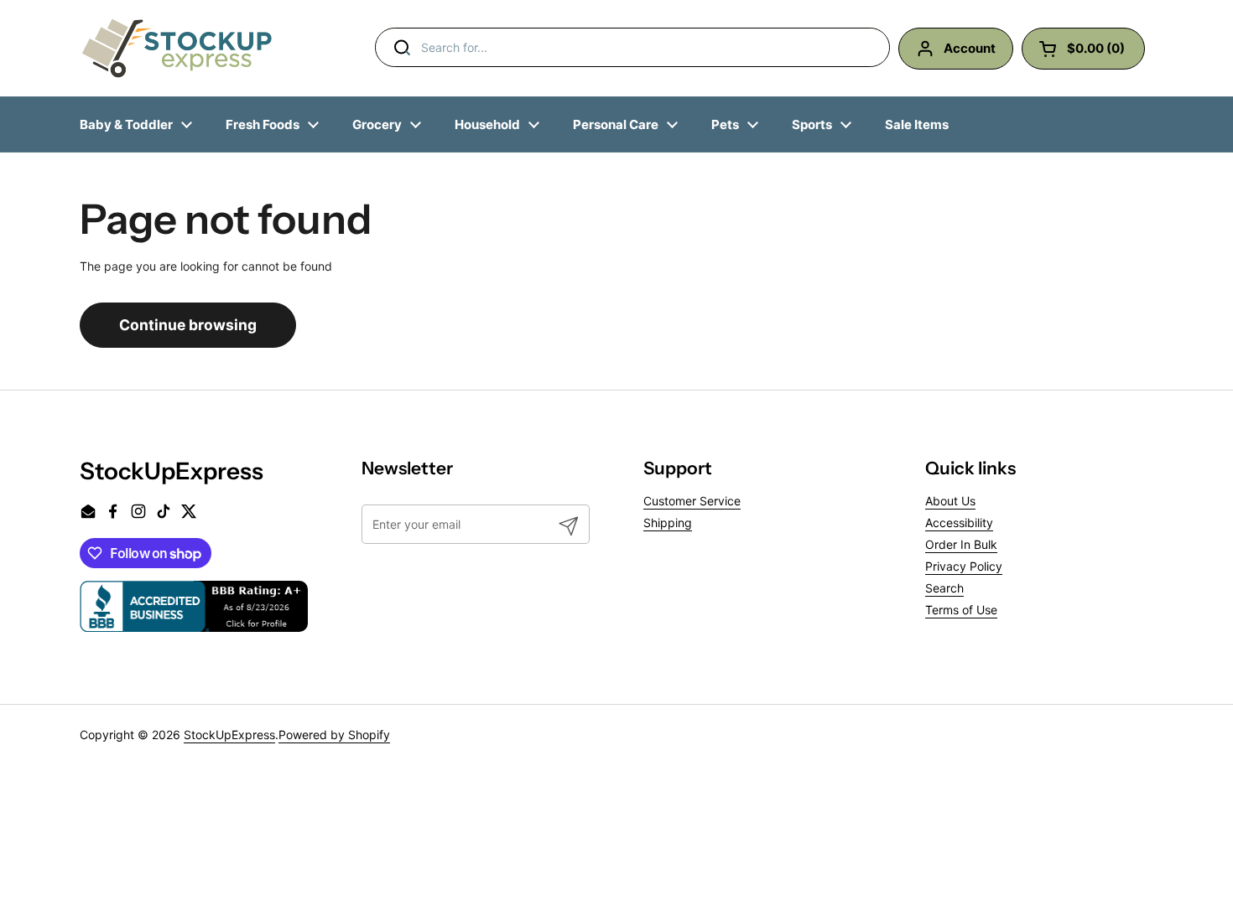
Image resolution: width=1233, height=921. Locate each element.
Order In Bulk (961, 544)
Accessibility (959, 522)
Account (970, 48)
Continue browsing (188, 325)
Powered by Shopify (334, 734)
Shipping (667, 522)
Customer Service (692, 501)
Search (944, 588)
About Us (950, 501)
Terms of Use (961, 610)
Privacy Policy (963, 566)
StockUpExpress (229, 734)
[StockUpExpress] (177, 48)
